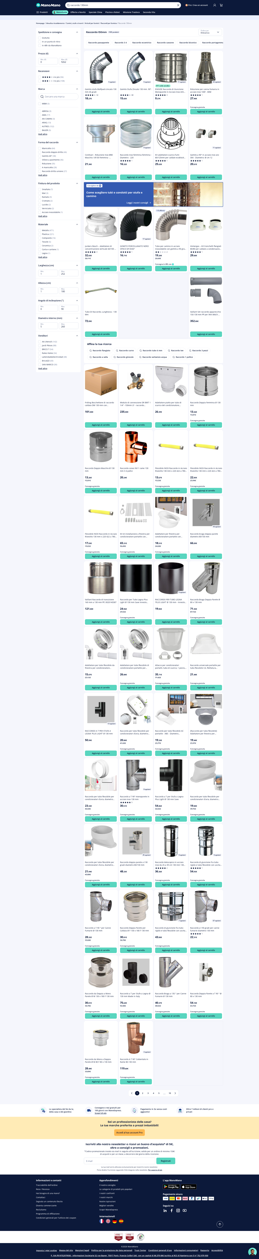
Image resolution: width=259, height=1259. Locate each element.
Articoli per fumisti (92, 23)
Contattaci (40, 1197)
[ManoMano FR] (101, 1221)
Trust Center (140, 1250)
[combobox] (210, 32)
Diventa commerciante (46, 1205)
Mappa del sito (66, 1250)
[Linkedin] (165, 1210)
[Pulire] (178, 5)
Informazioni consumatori (186, 1250)
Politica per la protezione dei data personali (111, 1250)
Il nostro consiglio (107, 1185)
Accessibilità (217, 1250)
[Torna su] (220, 1224)
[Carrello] (221, 5)
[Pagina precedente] (132, 1093)
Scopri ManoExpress (108, 1209)
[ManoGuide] (252, 1252)
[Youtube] (184, 1210)
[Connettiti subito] (215, 5)
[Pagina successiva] (175, 1093)
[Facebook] (171, 1210)
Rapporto (204, 1250)
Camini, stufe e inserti (74, 23)
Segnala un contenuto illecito (49, 1201)
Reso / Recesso (42, 1189)
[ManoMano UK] (108, 1221)
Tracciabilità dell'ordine (47, 1185)
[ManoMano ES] (121, 1221)
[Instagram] (178, 1210)
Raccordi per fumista (109, 23)
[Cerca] (68, 5)
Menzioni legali (82, 1250)
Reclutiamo (41, 1209)
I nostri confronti (107, 1193)
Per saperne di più (155, 1170)
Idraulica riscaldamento (55, 23)
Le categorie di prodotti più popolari (115, 1189)
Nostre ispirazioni (107, 1201)
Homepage (40, 23)
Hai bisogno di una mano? (48, 1193)
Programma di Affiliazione (48, 1213)
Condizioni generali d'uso (160, 1250)
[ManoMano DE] (114, 1221)
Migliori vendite (106, 1205)
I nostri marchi (106, 1197)
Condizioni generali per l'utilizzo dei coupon (56, 1217)
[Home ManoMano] (48, 5)
